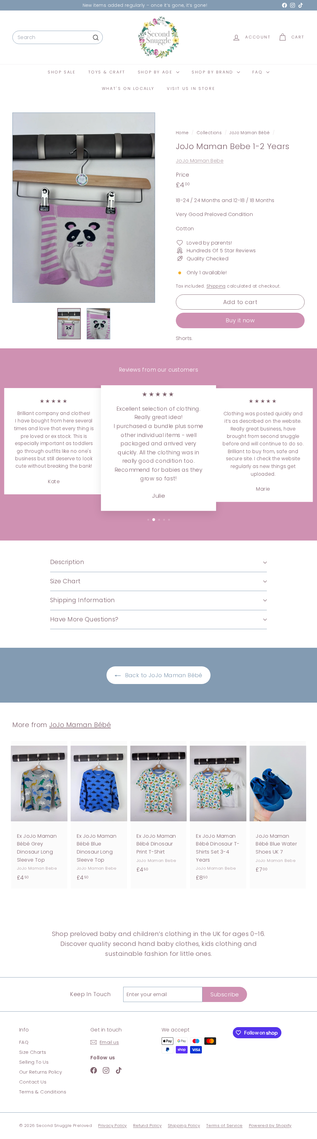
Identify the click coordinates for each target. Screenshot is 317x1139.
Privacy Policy (112, 1125)
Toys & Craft (106, 72)
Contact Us (32, 1082)
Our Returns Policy (40, 1072)
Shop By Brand (213, 72)
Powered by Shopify (270, 1125)
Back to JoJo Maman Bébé (162, 675)
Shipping (216, 286)
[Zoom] (84, 207)
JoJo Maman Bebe (200, 160)
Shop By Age (156, 72)
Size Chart (65, 581)
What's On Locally (128, 88)
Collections (210, 133)
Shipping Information (82, 600)
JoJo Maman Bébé (249, 133)
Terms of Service (224, 1125)
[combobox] (57, 37)
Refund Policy (147, 1125)
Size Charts (32, 1052)
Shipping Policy (184, 1125)
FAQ (258, 72)
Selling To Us (34, 1062)
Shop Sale (62, 72)
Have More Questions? (84, 619)
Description (67, 562)
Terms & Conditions (42, 1091)
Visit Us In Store (191, 88)
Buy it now (240, 320)
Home (183, 133)
